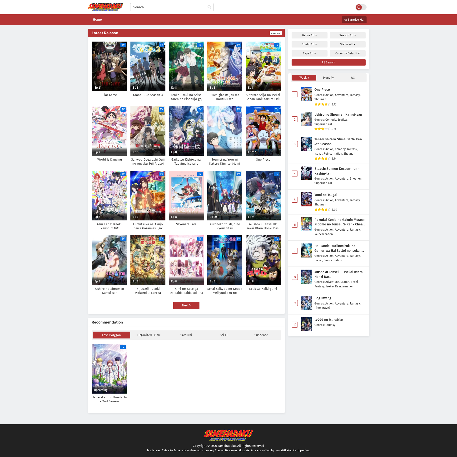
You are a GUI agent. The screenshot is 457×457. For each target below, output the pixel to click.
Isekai (318, 153)
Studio (308, 44)
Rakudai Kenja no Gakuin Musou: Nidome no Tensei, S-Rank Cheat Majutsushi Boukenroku (339, 222)
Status (346, 44)
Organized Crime (149, 335)
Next (185, 305)
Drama (344, 282)
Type (308, 53)
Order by (346, 53)
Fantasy (355, 95)
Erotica (342, 119)
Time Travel (322, 307)
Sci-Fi (224, 335)
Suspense (261, 335)
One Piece (322, 90)
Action (329, 95)
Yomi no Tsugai (325, 195)
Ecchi (354, 282)
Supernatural (323, 124)
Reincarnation (333, 153)
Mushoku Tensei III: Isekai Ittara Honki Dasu (338, 274)
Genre (308, 35)
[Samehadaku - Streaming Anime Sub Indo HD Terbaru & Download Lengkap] (105, 9)
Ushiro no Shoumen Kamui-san (338, 115)
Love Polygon (111, 335)
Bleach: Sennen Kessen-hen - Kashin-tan (337, 171)
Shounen (320, 99)
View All (275, 33)
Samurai (186, 335)
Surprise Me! (355, 19)
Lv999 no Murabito (328, 320)
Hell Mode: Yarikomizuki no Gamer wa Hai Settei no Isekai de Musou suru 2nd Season (339, 248)
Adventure (341, 95)
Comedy (330, 119)
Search (330, 62)
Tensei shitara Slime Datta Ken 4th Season (338, 141)
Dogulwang (322, 298)
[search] (209, 7)
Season (346, 35)
